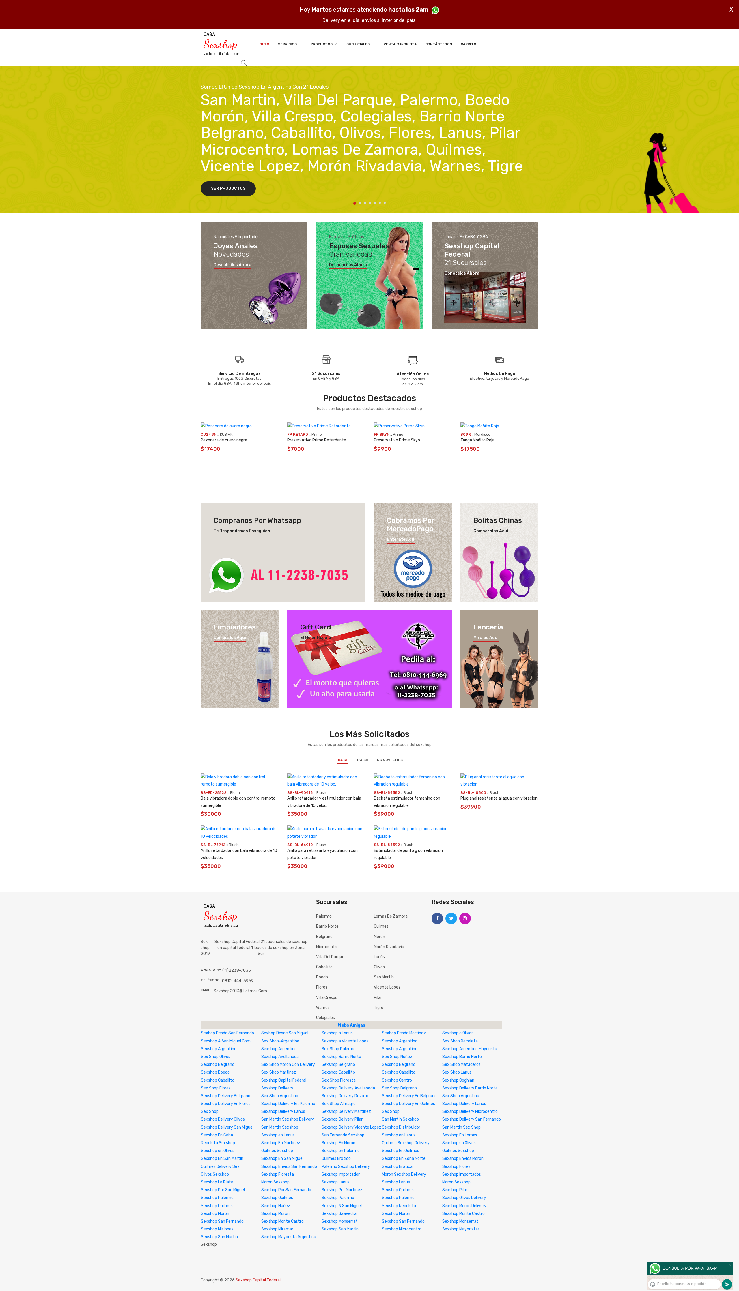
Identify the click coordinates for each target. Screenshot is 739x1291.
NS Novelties (390, 760)
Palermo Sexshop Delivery (346, 1166)
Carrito (468, 44)
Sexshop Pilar (454, 1189)
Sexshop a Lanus (337, 1033)
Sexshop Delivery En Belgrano (409, 1095)
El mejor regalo (315, 638)
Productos (322, 44)
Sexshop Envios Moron (463, 1158)
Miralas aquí (486, 638)
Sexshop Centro (397, 1080)
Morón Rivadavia (389, 946)
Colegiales (325, 1017)
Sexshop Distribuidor (401, 1127)
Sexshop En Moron (338, 1142)
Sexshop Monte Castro (463, 1213)
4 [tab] (370, 203)
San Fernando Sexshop (343, 1135)
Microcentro (327, 946)
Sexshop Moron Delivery (464, 1205)
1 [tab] (354, 203)
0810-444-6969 (238, 980)
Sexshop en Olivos (459, 1142)
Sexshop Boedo (215, 1072)
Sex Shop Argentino (279, 1095)
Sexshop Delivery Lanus (464, 1103)
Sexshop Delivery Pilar (342, 1119)
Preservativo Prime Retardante (316, 440)
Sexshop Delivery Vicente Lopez (351, 1127)
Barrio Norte (327, 926)
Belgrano (324, 936)
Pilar (378, 997)
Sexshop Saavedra (339, 1213)
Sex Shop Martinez (278, 1072)
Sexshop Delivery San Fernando (471, 1119)
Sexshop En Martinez (280, 1142)
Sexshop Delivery (277, 1088)
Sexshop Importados (461, 1174)
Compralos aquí (230, 638)
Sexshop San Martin (340, 1229)
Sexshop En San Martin (222, 1158)
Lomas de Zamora (391, 916)
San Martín (384, 977)
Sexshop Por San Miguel (223, 1189)
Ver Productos (228, 188)
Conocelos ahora (462, 273)
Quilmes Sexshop (277, 1150)
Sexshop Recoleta (399, 1205)
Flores (321, 987)
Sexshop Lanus (336, 1182)
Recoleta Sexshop (218, 1142)
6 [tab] (380, 203)
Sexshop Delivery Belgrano (225, 1095)
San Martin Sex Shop (461, 1127)
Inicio (263, 44)
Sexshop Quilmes (398, 1189)
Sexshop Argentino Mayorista (469, 1048)
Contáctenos (438, 44)
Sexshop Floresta (277, 1174)
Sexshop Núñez (275, 1205)
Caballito (324, 967)
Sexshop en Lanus (278, 1135)
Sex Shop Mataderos (461, 1064)
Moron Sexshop (275, 1182)
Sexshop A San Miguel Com (226, 1041)
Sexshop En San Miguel (282, 1158)
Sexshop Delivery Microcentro (470, 1111)
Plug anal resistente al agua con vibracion (499, 798)
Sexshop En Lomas (459, 1135)
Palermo (324, 916)
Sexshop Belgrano (217, 1064)
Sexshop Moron (275, 1213)
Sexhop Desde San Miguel (284, 1033)
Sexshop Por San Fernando (286, 1189)
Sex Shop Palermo (339, 1048)
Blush (342, 760)
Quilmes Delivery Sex (220, 1166)
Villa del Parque (330, 956)
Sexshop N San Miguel (342, 1205)
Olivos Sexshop (215, 1174)
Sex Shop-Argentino (280, 1041)
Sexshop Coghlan (458, 1080)
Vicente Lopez (387, 987)
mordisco (482, 434)
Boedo (322, 977)
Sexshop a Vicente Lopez (345, 1041)
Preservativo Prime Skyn (397, 440)
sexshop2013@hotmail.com (240, 991)
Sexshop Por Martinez (342, 1189)
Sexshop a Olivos (457, 1033)
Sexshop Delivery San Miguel (227, 1127)
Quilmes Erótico (336, 1158)
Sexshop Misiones (217, 1229)
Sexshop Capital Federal (283, 1080)
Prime (316, 434)
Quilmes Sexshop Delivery (406, 1142)
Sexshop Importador (341, 1174)
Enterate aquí (401, 540)
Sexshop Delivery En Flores (226, 1103)
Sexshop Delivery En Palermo (288, 1103)
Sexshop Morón (215, 1213)
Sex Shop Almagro (339, 1103)
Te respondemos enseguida (242, 531)
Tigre (378, 1007)
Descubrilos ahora (232, 265)
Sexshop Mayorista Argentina (288, 1236)
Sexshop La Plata (217, 1182)
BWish (362, 760)
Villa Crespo (326, 997)
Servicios (288, 44)
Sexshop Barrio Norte (341, 1056)
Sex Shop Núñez (397, 1056)
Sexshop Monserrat (340, 1221)
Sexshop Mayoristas (461, 1229)
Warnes (323, 1007)
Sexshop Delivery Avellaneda (348, 1088)
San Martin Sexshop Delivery (287, 1119)
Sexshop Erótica (397, 1166)
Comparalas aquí (490, 531)
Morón (379, 936)
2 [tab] (360, 203)
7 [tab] (385, 203)
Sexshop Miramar (277, 1229)
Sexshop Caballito (338, 1072)
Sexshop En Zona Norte (404, 1158)
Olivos (379, 967)
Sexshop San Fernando (222, 1221)
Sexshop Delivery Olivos (223, 1119)
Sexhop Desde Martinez (404, 1033)
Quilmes (381, 926)
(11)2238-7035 (236, 970)
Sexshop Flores (456, 1166)
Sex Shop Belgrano (399, 1088)
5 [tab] (375, 203)
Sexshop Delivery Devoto (345, 1095)
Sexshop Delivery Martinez (346, 1111)
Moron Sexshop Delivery (404, 1174)
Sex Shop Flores (216, 1088)
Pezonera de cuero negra (224, 440)
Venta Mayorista (400, 44)
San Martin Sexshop (400, 1119)
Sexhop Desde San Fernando (227, 1033)
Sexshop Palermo (217, 1197)
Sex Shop (210, 1111)
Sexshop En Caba (217, 1135)
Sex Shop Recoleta (460, 1041)
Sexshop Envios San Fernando (289, 1166)
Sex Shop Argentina (460, 1095)
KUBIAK (226, 434)
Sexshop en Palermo (341, 1150)
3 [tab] (365, 203)
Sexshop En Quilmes (400, 1150)
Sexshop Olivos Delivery (464, 1197)
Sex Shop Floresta (339, 1080)
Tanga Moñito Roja (477, 440)
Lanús (379, 956)
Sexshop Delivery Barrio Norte (470, 1088)
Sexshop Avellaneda (280, 1056)
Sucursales (358, 44)
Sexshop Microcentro (401, 1229)
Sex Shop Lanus (457, 1072)
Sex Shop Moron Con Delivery (288, 1064)
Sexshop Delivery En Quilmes (408, 1103)
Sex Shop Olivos (215, 1056)
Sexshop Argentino (399, 1041)
